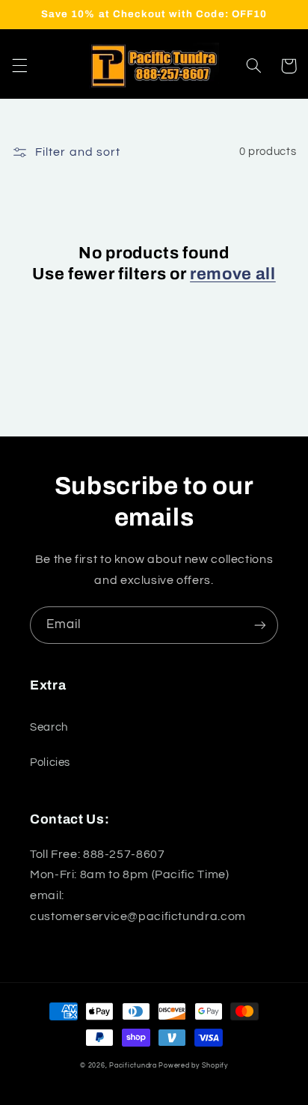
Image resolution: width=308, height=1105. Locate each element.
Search (49, 727)
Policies (50, 762)
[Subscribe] (260, 624)
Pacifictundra (133, 1065)
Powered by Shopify (192, 1065)
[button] (19, 66)
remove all (233, 274)
